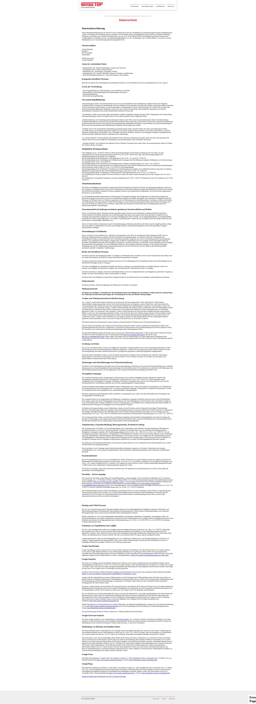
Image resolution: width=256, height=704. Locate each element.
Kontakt (164, 699)
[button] (134, 5)
